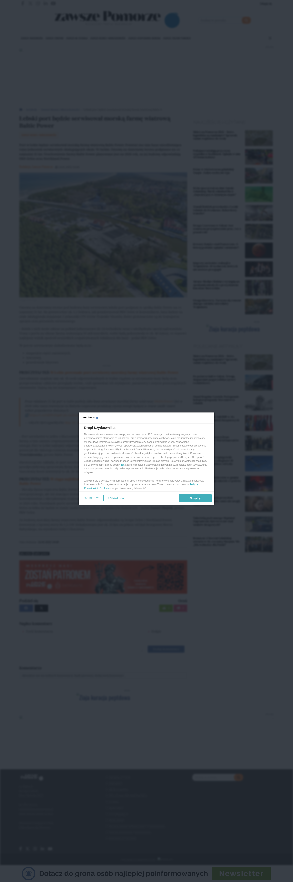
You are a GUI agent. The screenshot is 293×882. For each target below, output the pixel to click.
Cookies (104, 488)
